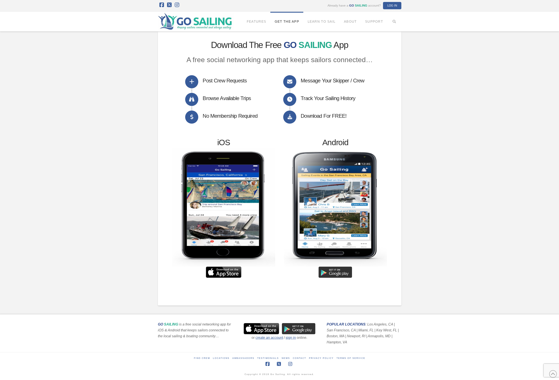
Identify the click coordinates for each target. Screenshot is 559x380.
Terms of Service (350, 358)
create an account (269, 337)
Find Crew (202, 358)
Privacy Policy (321, 358)
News (286, 358)
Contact (299, 358)
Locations (221, 358)
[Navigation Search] (394, 21)
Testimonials (268, 358)
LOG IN (392, 5)
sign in (291, 337)
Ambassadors (243, 358)
